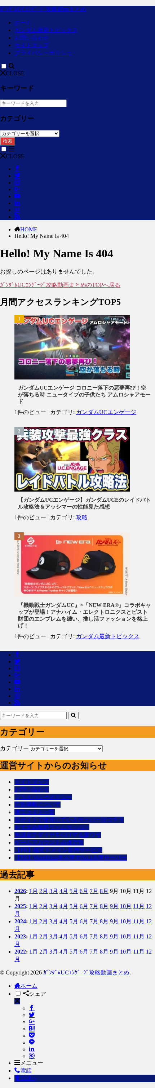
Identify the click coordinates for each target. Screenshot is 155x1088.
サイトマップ (31, 45)
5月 (74, 891)
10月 (126, 906)
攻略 (82, 517)
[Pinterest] (32, 1056)
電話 (26, 1070)
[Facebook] (32, 1008)
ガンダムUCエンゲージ (106, 412)
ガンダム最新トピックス (46, 30)
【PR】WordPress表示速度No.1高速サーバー (70, 857)
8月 (104, 891)
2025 (20, 906)
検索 (7, 141)
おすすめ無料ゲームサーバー (51, 827)
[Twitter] (32, 1015)
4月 (63, 891)
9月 (114, 906)
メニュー (31, 1063)
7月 (94, 891)
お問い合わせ (31, 38)
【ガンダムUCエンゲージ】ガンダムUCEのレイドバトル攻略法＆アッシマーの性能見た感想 (84, 503)
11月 (139, 906)
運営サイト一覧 (34, 812)
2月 (43, 891)
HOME (28, 229)
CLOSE (15, 73)
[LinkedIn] (32, 1049)
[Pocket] (32, 1036)
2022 (20, 952)
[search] (73, 715)
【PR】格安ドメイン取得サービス (58, 850)
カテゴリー (14, 748)
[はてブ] (32, 1029)
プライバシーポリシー (43, 53)
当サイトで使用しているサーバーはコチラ (69, 820)
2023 (20, 936)
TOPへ (28, 1078)
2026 (20, 891)
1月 (33, 891)
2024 (20, 921)
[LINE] (32, 1042)
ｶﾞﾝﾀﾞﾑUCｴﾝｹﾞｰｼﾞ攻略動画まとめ (43, 9)
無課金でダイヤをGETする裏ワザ (57, 835)
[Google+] (32, 1022)
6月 (84, 891)
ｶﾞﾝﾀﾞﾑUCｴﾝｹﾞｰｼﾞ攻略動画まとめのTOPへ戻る (60, 285)
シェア (37, 994)
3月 (53, 891)
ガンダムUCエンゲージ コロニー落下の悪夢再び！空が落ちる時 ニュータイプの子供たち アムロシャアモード (84, 394)
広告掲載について (37, 804)
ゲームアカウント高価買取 (49, 842)
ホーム (23, 22)
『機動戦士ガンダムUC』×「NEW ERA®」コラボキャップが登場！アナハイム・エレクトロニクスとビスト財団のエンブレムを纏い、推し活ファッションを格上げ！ (84, 615)
